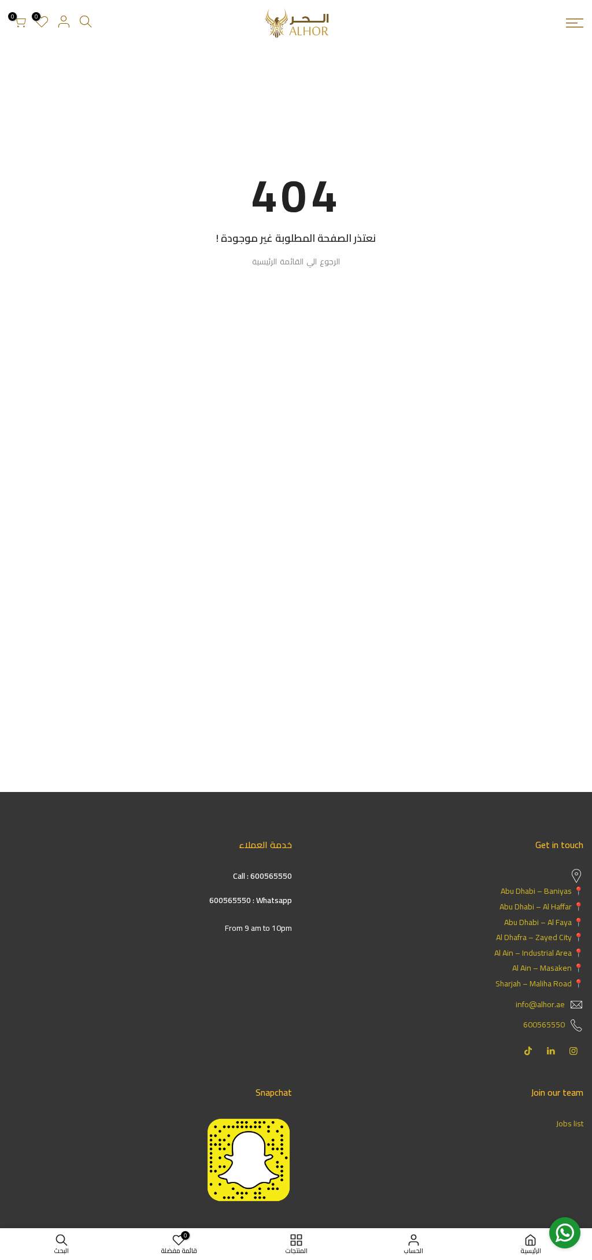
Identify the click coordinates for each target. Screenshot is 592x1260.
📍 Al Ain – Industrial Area (538, 952)
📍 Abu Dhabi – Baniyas (542, 890)
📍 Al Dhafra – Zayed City (539, 937)
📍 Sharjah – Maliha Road (539, 983)
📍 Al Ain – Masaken (547, 967)
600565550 (544, 1024)
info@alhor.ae (540, 1004)
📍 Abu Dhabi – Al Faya (543, 922)
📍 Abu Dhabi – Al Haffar (541, 906)
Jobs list (569, 1123)
